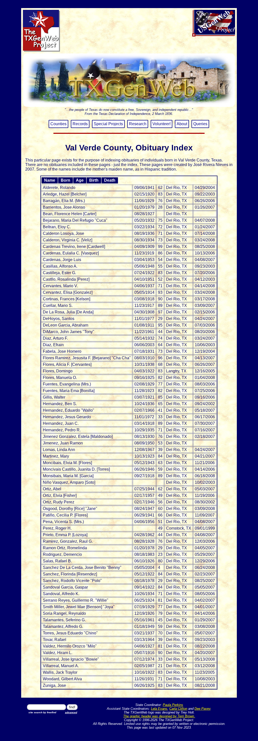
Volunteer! (161, 124)
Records (80, 124)
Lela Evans (159, 709)
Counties (58, 124)
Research (137, 124)
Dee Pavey (202, 709)
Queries (200, 124)
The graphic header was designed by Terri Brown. (159, 716)
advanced (71, 712)
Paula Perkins (173, 705)
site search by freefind (42, 712)
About (182, 124)
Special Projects (108, 124)
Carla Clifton (178, 709)
